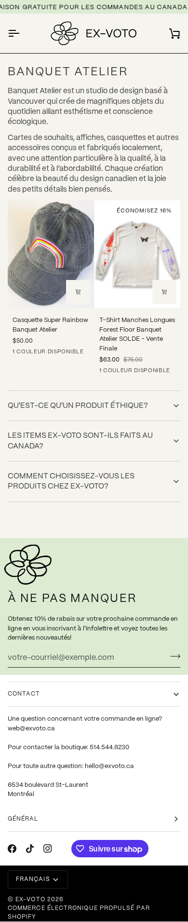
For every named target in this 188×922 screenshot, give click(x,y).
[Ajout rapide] (164, 292)
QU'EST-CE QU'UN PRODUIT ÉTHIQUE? (78, 405)
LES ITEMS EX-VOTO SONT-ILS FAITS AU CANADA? (80, 440)
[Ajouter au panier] (78, 292)
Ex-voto (30, 899)
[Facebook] (12, 848)
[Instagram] (47, 848)
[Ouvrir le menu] (22, 33)
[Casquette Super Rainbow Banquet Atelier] (51, 254)
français (33, 879)
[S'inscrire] (172, 656)
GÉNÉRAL (23, 819)
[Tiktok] (30, 848)
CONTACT (24, 694)
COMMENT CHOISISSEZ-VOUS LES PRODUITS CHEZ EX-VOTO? (71, 481)
